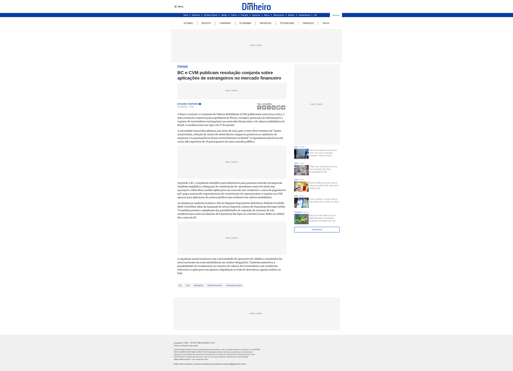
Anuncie (336, 15)
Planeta (244, 15)
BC (180, 285)
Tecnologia (287, 23)
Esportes (256, 15)
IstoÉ (185, 15)
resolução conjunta (234, 285)
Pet (315, 15)
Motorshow (279, 15)
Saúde (224, 15)
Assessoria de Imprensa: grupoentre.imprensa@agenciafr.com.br (220, 364)
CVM (188, 285)
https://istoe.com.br (182, 359)
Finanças (308, 23)
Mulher (291, 15)
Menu (267, 15)
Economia (245, 23)
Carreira (225, 23)
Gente (234, 15)
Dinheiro (196, 15)
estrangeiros (198, 285)
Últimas (188, 23)
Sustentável (304, 15)
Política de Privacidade (183, 364)
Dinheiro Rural (210, 15)
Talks (325, 23)
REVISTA (206, 23)
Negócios (265, 23)
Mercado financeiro (215, 285)
